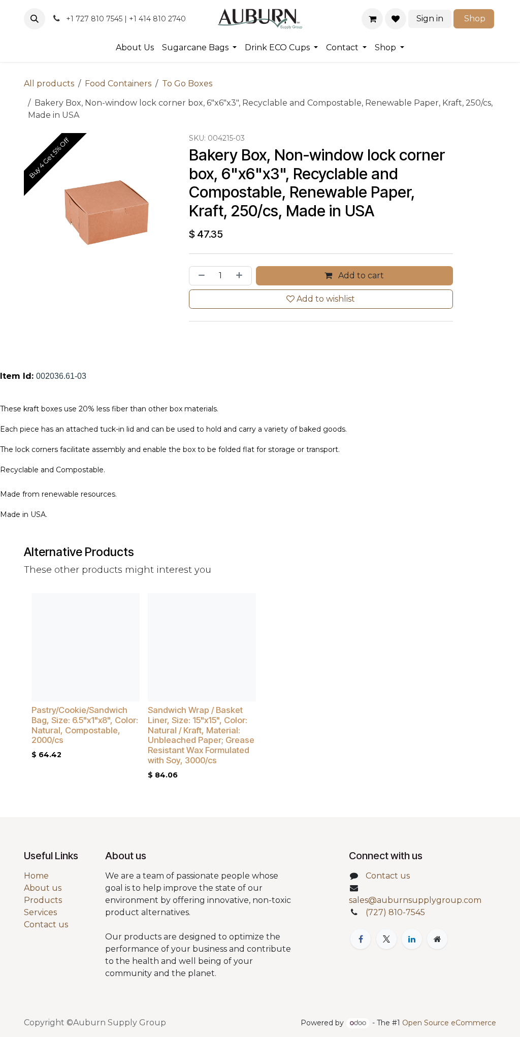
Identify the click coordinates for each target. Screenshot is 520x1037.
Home (36, 876)
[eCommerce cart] (372, 18)
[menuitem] (135, 48)
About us (42, 888)
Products (43, 900)
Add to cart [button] (360, 275)
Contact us (46, 924)
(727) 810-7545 (395, 912)
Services (40, 912)
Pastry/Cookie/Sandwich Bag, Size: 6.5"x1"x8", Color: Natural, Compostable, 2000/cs (84, 725)
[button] (34, 18)
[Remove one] (199, 276)
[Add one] (241, 276)
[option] (260, 689)
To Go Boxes (187, 83)
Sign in (429, 18)
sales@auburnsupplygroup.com (415, 900)
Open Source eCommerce (449, 1022)
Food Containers (118, 83)
